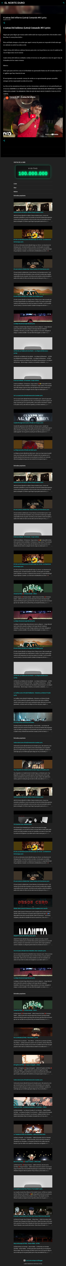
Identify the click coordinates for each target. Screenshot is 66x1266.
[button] (4, 23)
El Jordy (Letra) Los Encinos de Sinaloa (24, 722)
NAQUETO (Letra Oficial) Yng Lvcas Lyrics (25, 935)
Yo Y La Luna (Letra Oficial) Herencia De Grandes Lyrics (28, 395)
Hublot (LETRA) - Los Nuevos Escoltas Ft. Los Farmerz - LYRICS (30, 1107)
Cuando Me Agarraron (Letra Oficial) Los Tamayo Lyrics (28, 422)
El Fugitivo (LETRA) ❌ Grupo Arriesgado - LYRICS (27, 1064)
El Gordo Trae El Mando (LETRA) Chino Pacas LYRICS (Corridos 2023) (32, 1216)
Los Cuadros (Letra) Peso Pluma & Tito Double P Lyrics (28, 1189)
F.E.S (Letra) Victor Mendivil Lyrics (23, 824)
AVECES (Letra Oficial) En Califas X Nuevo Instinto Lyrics (28, 212)
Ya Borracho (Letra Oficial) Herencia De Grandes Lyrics (28, 742)
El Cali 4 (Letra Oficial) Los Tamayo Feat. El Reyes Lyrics (28, 296)
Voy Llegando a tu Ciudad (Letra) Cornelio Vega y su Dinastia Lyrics (31, 769)
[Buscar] (27, 3)
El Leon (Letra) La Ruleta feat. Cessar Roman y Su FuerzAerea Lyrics (31, 269)
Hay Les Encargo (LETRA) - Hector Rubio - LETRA (27, 1243)
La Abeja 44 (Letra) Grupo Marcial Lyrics (24, 323)
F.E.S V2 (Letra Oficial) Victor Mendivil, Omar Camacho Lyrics (30, 950)
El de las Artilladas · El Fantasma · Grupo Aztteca (26, 380)
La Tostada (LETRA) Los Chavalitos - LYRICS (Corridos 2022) (29, 1134)
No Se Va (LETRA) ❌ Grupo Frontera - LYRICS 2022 (27, 1161)
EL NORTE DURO (15, 2)
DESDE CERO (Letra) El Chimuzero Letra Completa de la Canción (30, 908)
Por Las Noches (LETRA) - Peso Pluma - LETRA (26, 1037)
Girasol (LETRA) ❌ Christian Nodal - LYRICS (25, 593)
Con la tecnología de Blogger (34, 1260)
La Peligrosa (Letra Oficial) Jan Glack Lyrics (25, 450)
